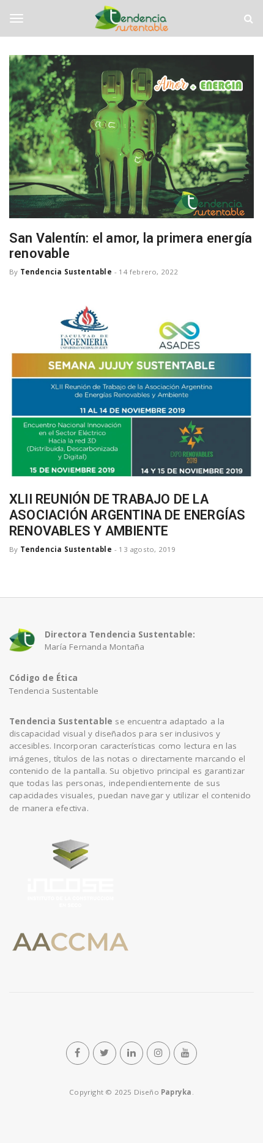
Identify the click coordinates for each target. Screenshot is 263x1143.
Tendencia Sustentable (66, 271)
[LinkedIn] (131, 1053)
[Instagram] (158, 1053)
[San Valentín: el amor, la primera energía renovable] (131, 136)
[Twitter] (104, 1053)
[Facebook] (77, 1053)
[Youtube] (185, 1053)
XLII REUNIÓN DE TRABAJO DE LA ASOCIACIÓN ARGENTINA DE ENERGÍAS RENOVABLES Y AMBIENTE (127, 514)
